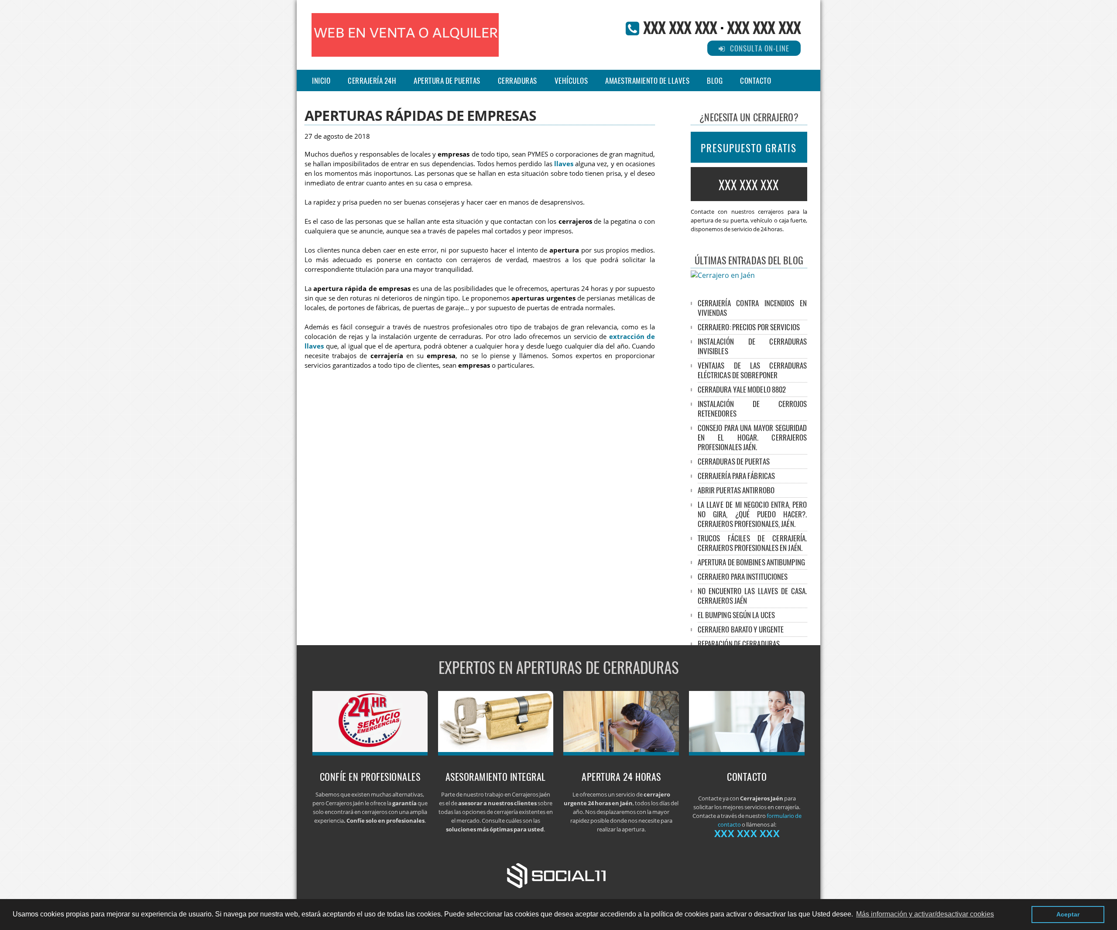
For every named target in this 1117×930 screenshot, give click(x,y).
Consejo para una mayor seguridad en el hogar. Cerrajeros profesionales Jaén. (752, 437)
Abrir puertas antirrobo (736, 490)
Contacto (755, 80)
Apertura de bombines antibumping (751, 562)
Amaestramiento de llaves (647, 80)
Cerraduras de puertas (734, 461)
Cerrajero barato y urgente (741, 629)
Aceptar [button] (1067, 914)
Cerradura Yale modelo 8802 (742, 389)
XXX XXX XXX (680, 26)
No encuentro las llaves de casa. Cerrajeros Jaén (752, 595)
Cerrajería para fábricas (736, 475)
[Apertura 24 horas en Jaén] (621, 753)
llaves (563, 164)
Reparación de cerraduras (739, 643)
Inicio (321, 80)
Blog (715, 80)
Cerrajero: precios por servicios (749, 326)
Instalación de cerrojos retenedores (752, 408)
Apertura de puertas (447, 80)
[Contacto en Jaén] (747, 753)
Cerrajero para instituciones (743, 576)
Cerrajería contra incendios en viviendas (752, 307)
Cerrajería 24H (372, 80)
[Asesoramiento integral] (496, 753)
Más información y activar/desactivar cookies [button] (925, 914)
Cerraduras (517, 80)
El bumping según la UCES (736, 614)
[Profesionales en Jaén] (370, 753)
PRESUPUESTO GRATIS (749, 147)
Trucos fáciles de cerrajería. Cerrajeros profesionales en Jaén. (752, 543)
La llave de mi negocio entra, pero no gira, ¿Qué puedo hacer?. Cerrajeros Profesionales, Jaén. (752, 514)
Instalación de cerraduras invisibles (752, 346)
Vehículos (571, 80)
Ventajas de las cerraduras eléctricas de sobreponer (752, 370)
